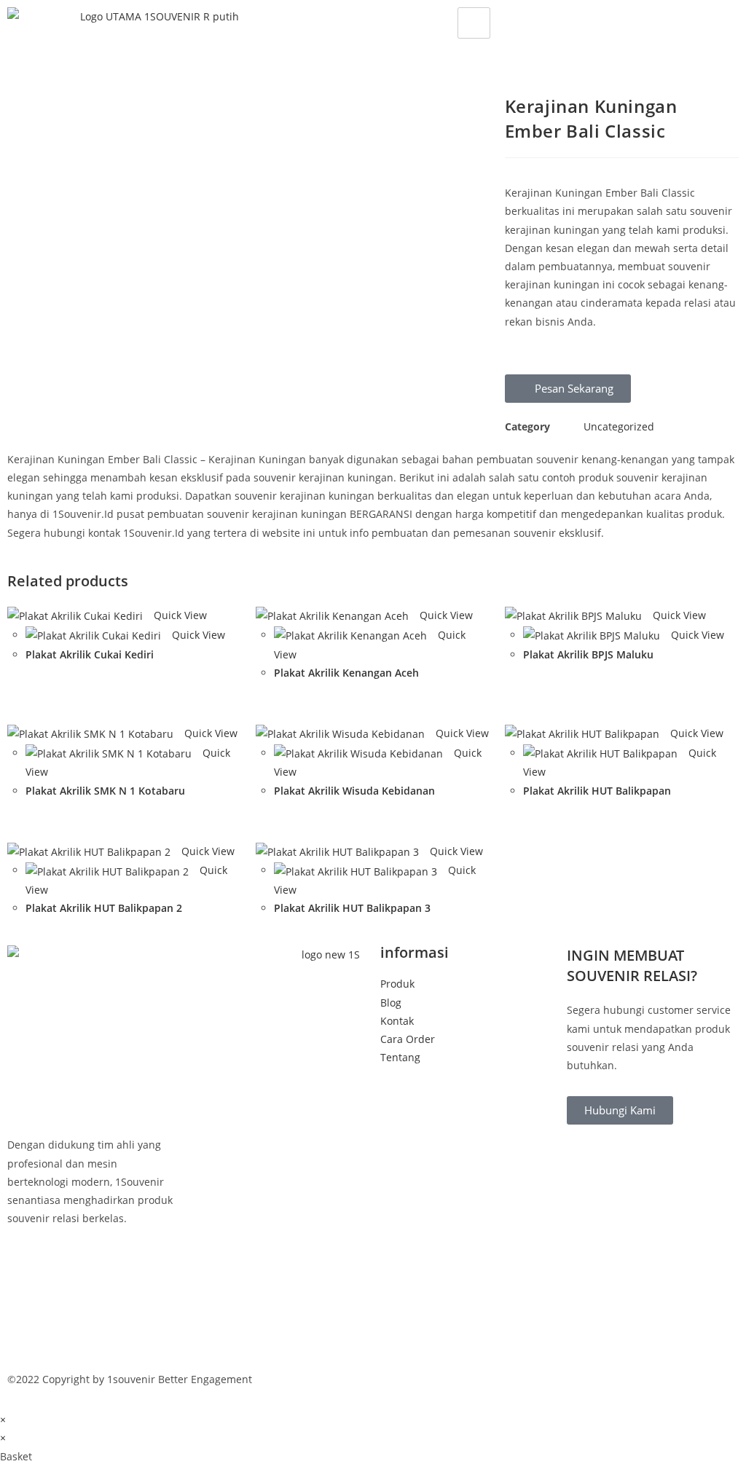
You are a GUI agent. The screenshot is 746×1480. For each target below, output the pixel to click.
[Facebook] (93, 1265)
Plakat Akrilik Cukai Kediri (89, 654)
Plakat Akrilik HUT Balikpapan (597, 791)
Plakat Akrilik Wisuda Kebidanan (354, 791)
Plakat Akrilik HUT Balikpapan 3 (352, 908)
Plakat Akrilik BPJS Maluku (588, 654)
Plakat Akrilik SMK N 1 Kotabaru (105, 791)
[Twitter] (93, 1299)
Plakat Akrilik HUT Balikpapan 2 (103, 908)
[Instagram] (93, 1332)
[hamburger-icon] (474, 23)
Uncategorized (619, 426)
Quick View (179, 615)
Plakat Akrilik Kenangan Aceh (346, 673)
